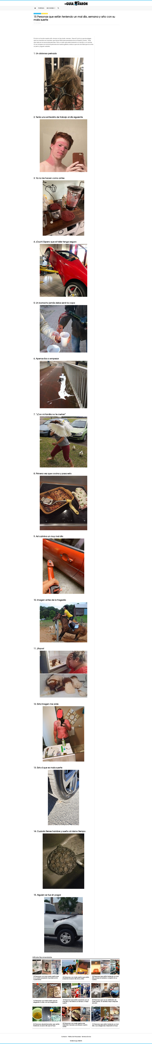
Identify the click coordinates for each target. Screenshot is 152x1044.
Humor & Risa (44, 13)
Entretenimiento (37, 13)
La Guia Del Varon (76, 3)
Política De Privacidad (74, 1036)
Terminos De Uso (86, 1036)
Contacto (64, 1036)
